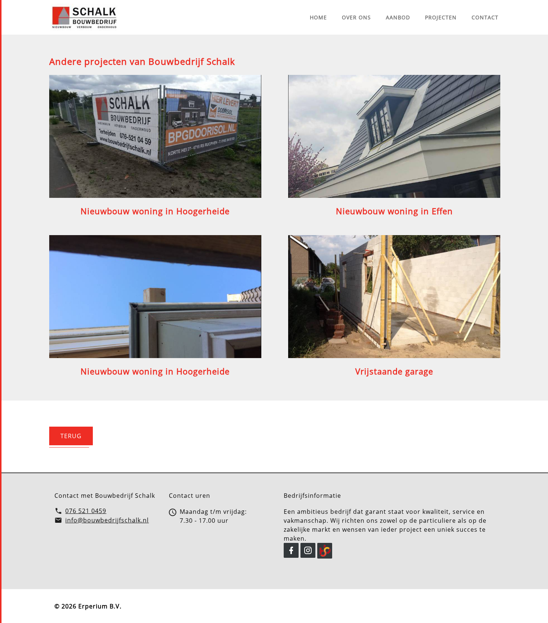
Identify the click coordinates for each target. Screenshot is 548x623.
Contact (485, 17)
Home (318, 17)
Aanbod (398, 17)
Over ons (356, 17)
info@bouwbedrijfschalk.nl (107, 520)
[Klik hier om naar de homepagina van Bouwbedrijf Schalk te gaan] (84, 17)
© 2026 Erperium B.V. (88, 606)
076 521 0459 (85, 511)
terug (71, 436)
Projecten (441, 17)
